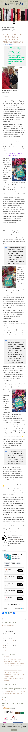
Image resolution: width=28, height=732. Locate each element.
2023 (12, 693)
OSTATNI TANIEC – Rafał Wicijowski (12, 659)
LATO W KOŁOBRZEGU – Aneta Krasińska (14, 663)
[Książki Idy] (14, 4)
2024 (15, 693)
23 (3, 645)
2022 (9, 693)
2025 (18, 693)
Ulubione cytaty (9, 684)
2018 (20, 691)
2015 (12, 691)
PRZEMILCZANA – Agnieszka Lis (11, 672)
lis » (6, 650)
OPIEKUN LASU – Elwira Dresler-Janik (13, 665)
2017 (18, 691)
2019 (23, 691)
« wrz (3, 650)
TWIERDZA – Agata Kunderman (11, 656)
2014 (9, 691)
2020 (3, 693)
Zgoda (13, 730)
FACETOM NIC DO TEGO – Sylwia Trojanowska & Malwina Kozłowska (13, 38)
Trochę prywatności (7, 699)
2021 (6, 693)
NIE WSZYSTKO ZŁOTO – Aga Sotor (13, 670)
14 (13, 640)
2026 (21, 693)
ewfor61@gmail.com (8, 625)
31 (5, 647)
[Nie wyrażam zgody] (26, 727)
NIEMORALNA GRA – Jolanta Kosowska (13, 668)
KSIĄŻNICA (18, 539)
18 (7, 643)
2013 (6, 691)
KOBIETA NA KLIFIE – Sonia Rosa (12, 661)
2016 (15, 691)
